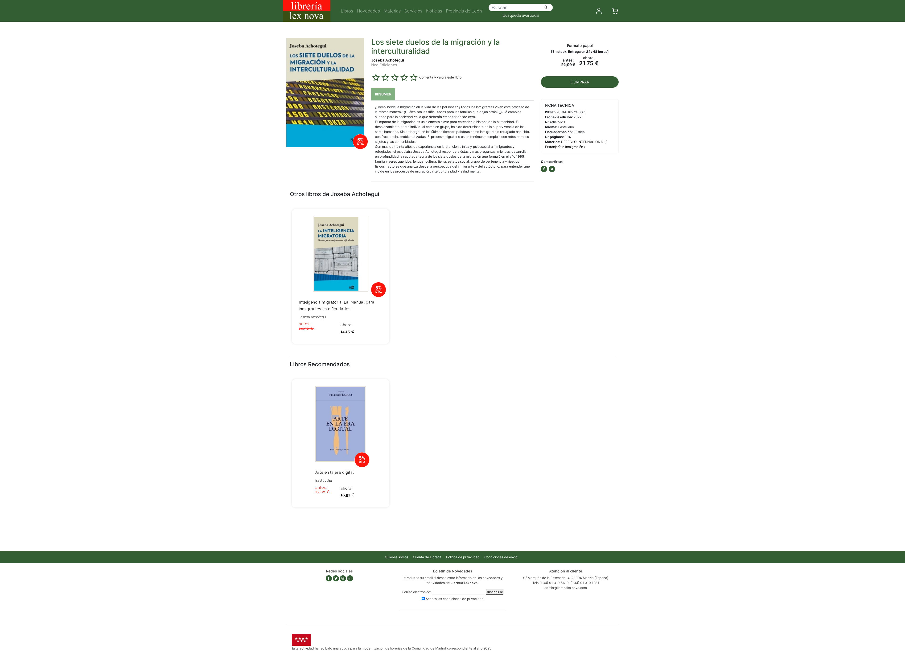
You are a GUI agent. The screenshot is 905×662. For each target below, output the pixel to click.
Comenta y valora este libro (440, 77)
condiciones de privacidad (463, 599)
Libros (347, 10)
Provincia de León (464, 10)
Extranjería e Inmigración (564, 147)
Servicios (413, 10)
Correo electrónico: (416, 592)
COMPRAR (580, 82)
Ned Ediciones (384, 64)
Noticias (434, 10)
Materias (392, 10)
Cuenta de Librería (427, 557)
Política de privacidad (463, 557)
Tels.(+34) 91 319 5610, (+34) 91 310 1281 (565, 583)
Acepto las (455, 599)
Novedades (368, 10)
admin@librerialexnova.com (565, 588)
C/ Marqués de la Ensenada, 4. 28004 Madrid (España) (565, 578)
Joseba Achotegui (387, 60)
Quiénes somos (396, 557)
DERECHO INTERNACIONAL (583, 142)
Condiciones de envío (500, 557)
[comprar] (379, 220)
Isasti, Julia (323, 480)
